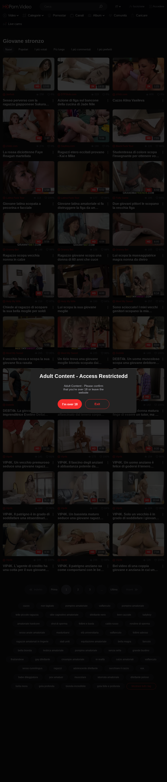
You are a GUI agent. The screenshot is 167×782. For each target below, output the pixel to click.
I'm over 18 (70, 404)
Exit (97, 404)
